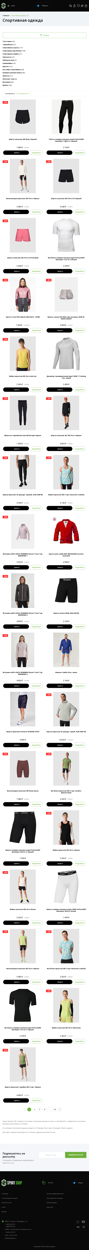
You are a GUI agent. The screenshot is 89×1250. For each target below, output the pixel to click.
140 (64, 663)
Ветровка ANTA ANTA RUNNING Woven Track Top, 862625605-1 (23, 555)
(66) (8, 82)
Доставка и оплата (7, 1202)
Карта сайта (50, 1207)
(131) (13, 48)
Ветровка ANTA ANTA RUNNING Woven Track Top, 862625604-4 (23, 614)
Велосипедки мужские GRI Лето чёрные (22, 198)
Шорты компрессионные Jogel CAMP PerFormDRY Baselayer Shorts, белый (66, 910)
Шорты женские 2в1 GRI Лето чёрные (66, 435)
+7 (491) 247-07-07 (10, 1232)
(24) (9, 41)
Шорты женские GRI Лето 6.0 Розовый (22, 258)
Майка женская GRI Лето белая (23, 909)
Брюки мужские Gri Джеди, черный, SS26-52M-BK (23, 495)
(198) (14, 51)
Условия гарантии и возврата (9, 1198)
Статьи (3, 1207)
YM (27, 841)
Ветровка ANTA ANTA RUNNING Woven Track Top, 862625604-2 (23, 673)
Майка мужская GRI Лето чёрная (66, 850)
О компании (5, 1193)
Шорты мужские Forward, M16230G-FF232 (22, 732)
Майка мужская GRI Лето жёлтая (22, 376)
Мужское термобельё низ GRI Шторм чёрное (22, 435)
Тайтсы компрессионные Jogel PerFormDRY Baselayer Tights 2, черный (66, 140)
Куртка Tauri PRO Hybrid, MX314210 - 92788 (23, 317)
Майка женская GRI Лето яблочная (66, 1028)
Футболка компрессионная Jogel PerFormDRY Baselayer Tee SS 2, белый (66, 259)
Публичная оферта (52, 1202)
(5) (10, 60)
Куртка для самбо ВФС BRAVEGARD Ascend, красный (66, 555)
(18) (9, 63)
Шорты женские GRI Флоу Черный (23, 139)
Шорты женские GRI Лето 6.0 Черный (66, 198)
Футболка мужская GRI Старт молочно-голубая (66, 969)
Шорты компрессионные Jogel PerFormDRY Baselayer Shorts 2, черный (22, 851)
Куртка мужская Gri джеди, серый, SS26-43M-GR (66, 732)
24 (55, 1109)
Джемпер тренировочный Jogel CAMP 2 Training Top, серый (66, 377)
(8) (10, 79)
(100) (7, 85)
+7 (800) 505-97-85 (10, 1226)
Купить (17, 153)
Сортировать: (10, 93)
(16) (9, 57)
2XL (23, 426)
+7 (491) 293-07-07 (10, 1224)
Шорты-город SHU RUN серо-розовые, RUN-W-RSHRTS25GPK (66, 318)
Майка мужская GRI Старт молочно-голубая (66, 495)
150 (68, 663)
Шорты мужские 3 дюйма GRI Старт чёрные (23, 1087)
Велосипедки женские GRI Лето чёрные (22, 969)
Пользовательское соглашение (55, 1198)
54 (66, 545)
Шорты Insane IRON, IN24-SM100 (66, 613)
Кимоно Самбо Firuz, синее (66, 672)
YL (70, 130)
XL (28, 190)
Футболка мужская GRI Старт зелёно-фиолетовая (66, 792)
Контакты (4, 1211)
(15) (8, 76)
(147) (7, 66)
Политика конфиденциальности (55, 1193)
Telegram (45, 5)
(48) (13, 70)
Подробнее (36, 153)
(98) (14, 73)
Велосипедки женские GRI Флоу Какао (23, 791)
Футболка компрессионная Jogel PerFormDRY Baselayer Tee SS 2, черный (22, 1029)
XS (62, 130)
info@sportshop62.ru (10, 1238)
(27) (9, 44)
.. (49, 1109)
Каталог (50, 1182)
